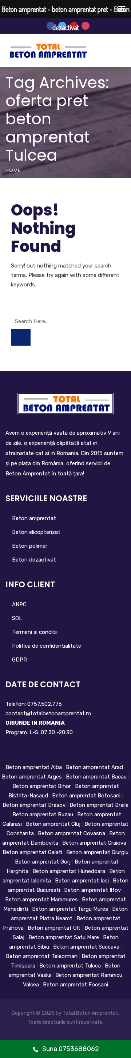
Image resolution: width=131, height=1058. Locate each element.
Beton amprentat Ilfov (93, 890)
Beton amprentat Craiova (95, 843)
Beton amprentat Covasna (72, 833)
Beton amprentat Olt (55, 928)
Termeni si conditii (34, 632)
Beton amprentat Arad (95, 767)
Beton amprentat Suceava (87, 947)
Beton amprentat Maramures (41, 899)
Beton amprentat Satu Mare (64, 937)
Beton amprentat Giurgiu (97, 852)
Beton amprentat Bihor (42, 786)
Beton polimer (29, 546)
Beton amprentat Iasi (82, 880)
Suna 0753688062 (70, 1049)
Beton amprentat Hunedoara (69, 871)
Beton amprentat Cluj (54, 824)
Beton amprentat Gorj (43, 861)
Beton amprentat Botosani (87, 795)
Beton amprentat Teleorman (42, 956)
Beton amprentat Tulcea (70, 965)
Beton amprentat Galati (33, 852)
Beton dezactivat (34, 559)
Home (13, 170)
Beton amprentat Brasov (35, 805)
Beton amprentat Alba (34, 767)
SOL (17, 618)
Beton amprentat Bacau (97, 776)
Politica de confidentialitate (46, 646)
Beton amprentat (34, 518)
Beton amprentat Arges (32, 776)
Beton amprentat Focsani (75, 984)
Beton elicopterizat (36, 532)
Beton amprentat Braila (99, 805)
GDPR (19, 659)
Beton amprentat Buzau (43, 814)
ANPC (19, 604)
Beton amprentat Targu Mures (71, 909)
